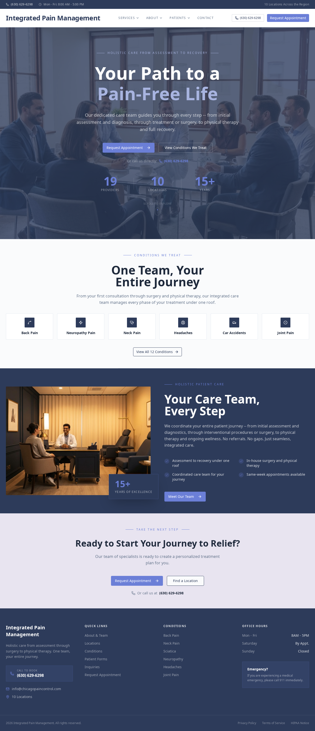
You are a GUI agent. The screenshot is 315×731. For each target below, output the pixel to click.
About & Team (96, 635)
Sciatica (169, 651)
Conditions (93, 651)
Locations (92, 643)
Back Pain (171, 635)
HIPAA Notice (300, 723)
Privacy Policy (247, 723)
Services (126, 18)
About (152, 18)
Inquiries (92, 667)
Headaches (172, 667)
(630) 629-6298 (250, 18)
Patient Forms (96, 659)
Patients (178, 18)
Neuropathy (173, 659)
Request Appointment (288, 18)
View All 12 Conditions (154, 351)
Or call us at (160, 593)
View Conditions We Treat (185, 147)
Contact (205, 18)
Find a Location (185, 580)
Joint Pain (171, 674)
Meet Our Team (181, 496)
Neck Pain (171, 643)
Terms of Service (273, 723)
